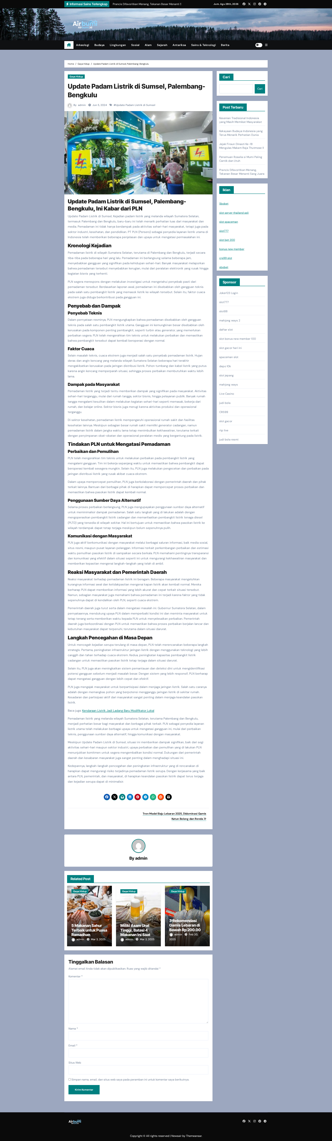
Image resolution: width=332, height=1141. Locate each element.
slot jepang (226, 375)
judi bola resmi (228, 439)
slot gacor (225, 421)
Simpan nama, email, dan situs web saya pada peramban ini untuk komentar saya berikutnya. (130, 1079)
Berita (225, 45)
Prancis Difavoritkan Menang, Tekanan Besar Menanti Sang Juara (241, 172)
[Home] (68, 45)
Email (72, 1045)
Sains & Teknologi (203, 45)
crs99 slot (225, 258)
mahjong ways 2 (229, 320)
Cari (226, 77)
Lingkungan (118, 45)
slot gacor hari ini (230, 348)
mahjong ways (228, 384)
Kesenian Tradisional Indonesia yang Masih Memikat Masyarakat (240, 120)
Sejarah (162, 45)
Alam (148, 45)
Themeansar (194, 1136)
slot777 (224, 231)
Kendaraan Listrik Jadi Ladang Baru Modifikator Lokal (118, 710)
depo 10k (225, 366)
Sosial (135, 45)
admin (82, 105)
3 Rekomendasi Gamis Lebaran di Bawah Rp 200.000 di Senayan (186, 927)
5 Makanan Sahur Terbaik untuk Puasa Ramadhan (89, 930)
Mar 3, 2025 (98, 939)
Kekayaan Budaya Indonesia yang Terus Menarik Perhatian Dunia (241, 133)
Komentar (75, 976)
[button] (266, 45)
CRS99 (223, 412)
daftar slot (226, 329)
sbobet (223, 267)
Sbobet (223, 203)
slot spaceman (228, 222)
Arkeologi (82, 45)
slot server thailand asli (234, 213)
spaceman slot (228, 357)
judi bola (224, 403)
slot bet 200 (227, 240)
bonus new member (231, 249)
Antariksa (179, 45)
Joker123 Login (228, 293)
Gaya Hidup (76, 76)
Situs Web (74, 1062)
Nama (73, 1028)
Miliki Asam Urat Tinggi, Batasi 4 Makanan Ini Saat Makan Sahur (135, 932)
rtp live (223, 430)
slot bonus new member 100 (237, 339)
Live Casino (226, 394)
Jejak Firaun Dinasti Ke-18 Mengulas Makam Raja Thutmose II (241, 146)
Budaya (99, 45)
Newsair (176, 1136)
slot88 (223, 311)
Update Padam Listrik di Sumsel (135, 105)
